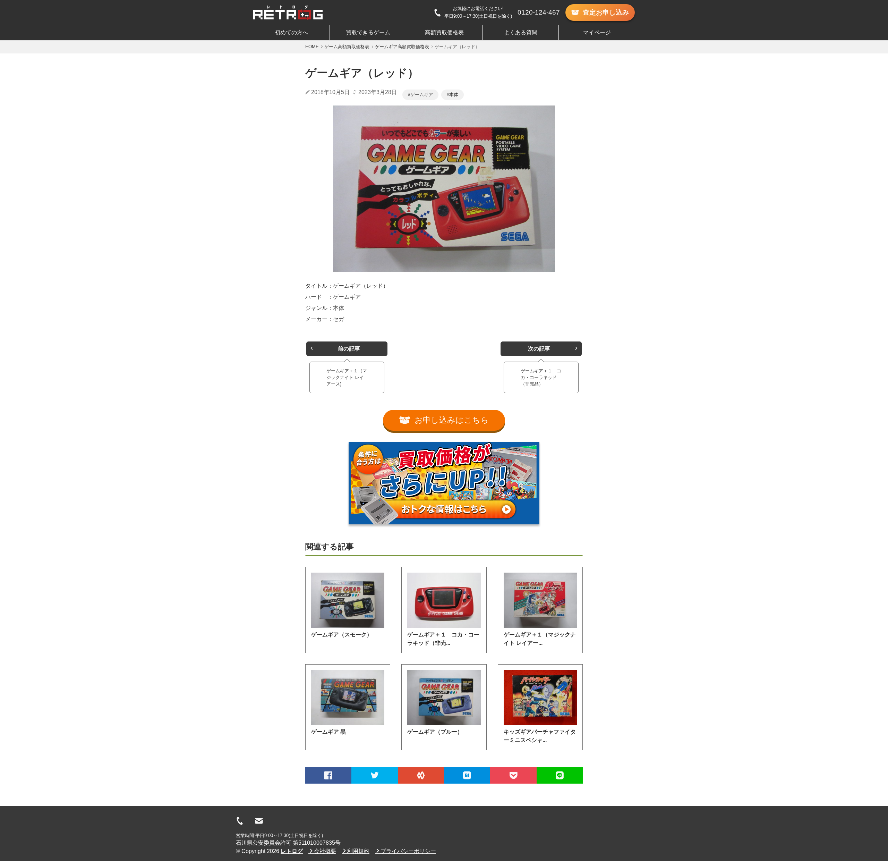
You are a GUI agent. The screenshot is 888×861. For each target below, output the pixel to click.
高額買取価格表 (444, 32)
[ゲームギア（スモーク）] (347, 600)
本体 (453, 94)
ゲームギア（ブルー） (435, 732)
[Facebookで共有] (328, 775)
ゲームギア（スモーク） (341, 635)
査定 (606, 12)
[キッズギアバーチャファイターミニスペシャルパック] (540, 697)
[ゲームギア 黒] (347, 697)
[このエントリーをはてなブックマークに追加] (467, 775)
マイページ (597, 32)
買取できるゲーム (368, 32)
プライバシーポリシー (408, 851)
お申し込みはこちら (452, 420)
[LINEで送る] (560, 775)
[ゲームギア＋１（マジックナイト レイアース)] (540, 600)
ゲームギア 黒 (328, 732)
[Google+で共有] (421, 775)
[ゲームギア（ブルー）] (443, 697)
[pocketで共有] (513, 775)
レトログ (292, 851)
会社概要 (325, 851)
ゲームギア (421, 94)
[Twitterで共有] (374, 775)
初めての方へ (291, 32)
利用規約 (358, 851)
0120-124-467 (539, 12)
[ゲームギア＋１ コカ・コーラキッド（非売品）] (443, 600)
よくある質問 (520, 32)
